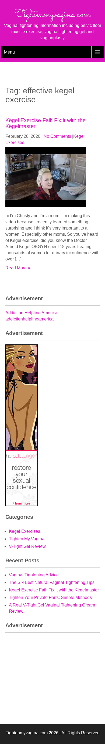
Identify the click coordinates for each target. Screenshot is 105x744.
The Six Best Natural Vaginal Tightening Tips (51, 582)
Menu (9, 52)
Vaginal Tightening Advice (34, 575)
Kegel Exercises (24, 531)
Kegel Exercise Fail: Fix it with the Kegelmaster (54, 590)
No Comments (57, 136)
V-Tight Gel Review (27, 546)
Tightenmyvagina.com (52, 14)
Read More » (17, 268)
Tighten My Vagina (26, 539)
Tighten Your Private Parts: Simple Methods (50, 597)
